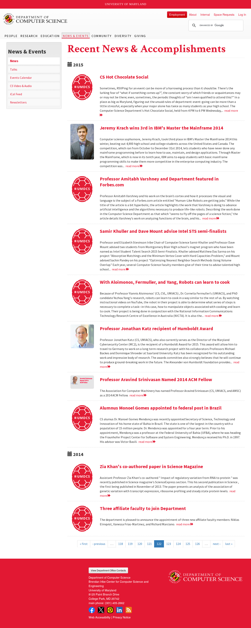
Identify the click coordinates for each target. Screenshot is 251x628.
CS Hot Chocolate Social (124, 77)
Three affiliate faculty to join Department (143, 508)
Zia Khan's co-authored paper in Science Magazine (151, 466)
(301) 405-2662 (114, 603)
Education (50, 36)
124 (178, 544)
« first (84, 544)
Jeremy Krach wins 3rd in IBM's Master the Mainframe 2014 (161, 128)
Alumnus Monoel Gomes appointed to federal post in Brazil (160, 408)
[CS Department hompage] (205, 575)
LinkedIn (119, 610)
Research (29, 36)
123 (168, 544)
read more (133, 166)
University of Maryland (125, 4)
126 (197, 544)
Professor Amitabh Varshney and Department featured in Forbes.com (159, 182)
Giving (140, 36)
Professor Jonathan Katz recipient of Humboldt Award (156, 328)
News (14, 61)
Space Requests (224, 14)
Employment (177, 14)
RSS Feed (129, 610)
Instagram (110, 610)
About (192, 14)
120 (139, 544)
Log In (242, 14)
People (11, 36)
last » (228, 544)
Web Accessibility (99, 617)
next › (216, 544)
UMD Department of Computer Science (35, 19)
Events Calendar (21, 78)
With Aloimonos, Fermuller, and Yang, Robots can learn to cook (165, 282)
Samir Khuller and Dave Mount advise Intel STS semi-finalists (163, 231)
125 (188, 544)
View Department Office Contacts (108, 570)
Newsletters (18, 102)
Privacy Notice (122, 617)
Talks (13, 69)
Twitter (101, 610)
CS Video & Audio (21, 86)
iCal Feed (16, 94)
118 (120, 544)
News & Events (76, 36)
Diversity (123, 36)
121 (149, 544)
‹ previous (99, 544)
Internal (205, 14)
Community (101, 36)
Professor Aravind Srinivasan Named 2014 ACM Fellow (156, 379)
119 (130, 544)
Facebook (92, 610)
